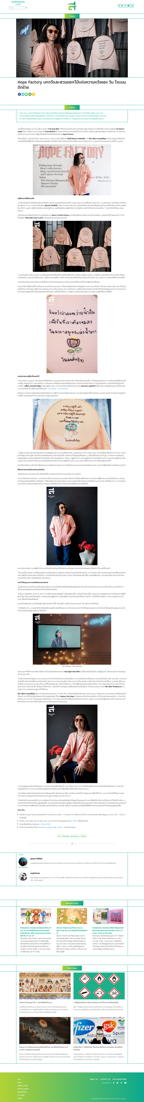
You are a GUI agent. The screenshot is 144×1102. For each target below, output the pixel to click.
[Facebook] (19, 94)
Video (20, 1098)
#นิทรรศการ (75, 836)
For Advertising (119, 1079)
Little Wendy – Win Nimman (57, 388)
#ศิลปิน (83, 836)
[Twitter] (22, 94)
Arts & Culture (23, 1088)
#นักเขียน (66, 836)
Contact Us (105, 1079)
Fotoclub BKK (45, 824)
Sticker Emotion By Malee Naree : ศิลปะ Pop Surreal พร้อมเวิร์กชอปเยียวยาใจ (71, 930)
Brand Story (22, 1091)
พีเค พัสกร (73, 820)
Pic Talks (21, 1095)
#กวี (59, 836)
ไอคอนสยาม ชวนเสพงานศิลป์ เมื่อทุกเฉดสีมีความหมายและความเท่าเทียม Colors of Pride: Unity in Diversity (107, 930)
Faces (20, 1082)
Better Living (23, 1085)
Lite (19, 1079)
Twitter (59, 827)
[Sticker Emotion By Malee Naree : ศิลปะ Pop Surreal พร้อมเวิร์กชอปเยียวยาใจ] (72, 915)
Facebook (41, 827)
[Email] (30, 94)
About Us (94, 1079)
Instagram (49, 827)
